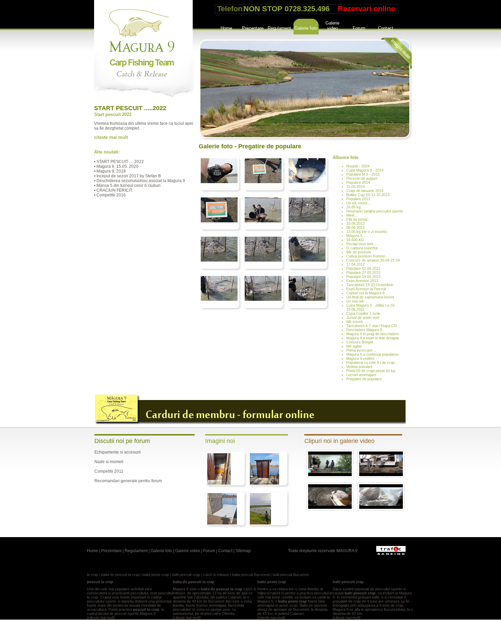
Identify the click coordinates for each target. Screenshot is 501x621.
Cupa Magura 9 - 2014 (364, 170)
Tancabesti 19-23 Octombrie (369, 285)
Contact (385, 28)
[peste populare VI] (219, 260)
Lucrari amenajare (361, 375)
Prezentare (252, 28)
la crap (92, 575)
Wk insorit (354, 322)
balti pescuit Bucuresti (291, 575)
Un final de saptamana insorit (370, 297)
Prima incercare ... (361, 350)
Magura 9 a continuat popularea (372, 354)
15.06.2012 (355, 223)
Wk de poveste (358, 252)
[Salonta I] (219, 221)
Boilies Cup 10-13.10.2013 (368, 195)
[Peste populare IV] (307, 260)
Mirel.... (352, 215)
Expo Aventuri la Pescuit (366, 289)
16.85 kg (353, 207)
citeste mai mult (111, 137)
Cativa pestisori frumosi (365, 256)
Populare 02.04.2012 (363, 268)
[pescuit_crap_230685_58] (219, 483)
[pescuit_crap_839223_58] (222, 523)
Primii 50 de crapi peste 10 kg (370, 371)
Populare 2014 (358, 182)
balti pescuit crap (186, 575)
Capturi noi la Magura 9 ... (367, 293)
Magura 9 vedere (360, 358)
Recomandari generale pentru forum (128, 480)
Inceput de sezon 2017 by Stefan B (128, 176)
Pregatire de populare (364, 379)
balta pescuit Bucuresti (251, 575)
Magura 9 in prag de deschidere (372, 334)
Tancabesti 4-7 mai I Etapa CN (371, 326)
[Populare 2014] (381, 474)
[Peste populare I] (307, 299)
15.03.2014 (355, 186)
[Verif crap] (307, 181)
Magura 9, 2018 (111, 171)
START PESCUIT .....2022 (130, 108)
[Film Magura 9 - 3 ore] (330, 474)
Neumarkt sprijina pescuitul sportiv (374, 211)
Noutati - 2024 (357, 166)
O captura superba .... (364, 248)
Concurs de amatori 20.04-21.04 (373, 260)
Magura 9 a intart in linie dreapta (372, 338)
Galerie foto (305, 28)
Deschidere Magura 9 (364, 330)
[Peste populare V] (263, 260)
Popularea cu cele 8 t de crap (370, 362)
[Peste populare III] (219, 299)
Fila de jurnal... (358, 219)
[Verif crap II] (263, 181)
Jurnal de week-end (362, 317)
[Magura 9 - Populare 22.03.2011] (381, 507)
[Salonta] (263, 221)
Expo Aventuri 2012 (362, 281)
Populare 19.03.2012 (363, 277)
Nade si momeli (108, 461)
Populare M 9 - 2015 (363, 174)
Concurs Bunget (359, 342)
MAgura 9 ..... (357, 236)
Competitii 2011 (108, 471)
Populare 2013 (358, 199)
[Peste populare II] (263, 299)
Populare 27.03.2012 (363, 272)
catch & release (216, 575)
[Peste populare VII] (307, 221)
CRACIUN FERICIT (114, 190)
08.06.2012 (355, 227)
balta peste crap (155, 575)
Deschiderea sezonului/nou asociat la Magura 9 (140, 180)
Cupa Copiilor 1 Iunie (363, 313)
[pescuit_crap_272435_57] (260, 523)
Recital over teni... (361, 244)
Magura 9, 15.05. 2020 (117, 166)
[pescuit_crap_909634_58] (264, 483)
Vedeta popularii (359, 367)
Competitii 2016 (111, 195)
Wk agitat (354, 346)
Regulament (279, 28)
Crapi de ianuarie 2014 (364, 191)
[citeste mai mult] (101, 618)
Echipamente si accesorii (117, 452)
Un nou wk (355, 301)
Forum (359, 28)
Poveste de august (361, 178)
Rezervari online (366, 8)
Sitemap (243, 550)
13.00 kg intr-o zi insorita (366, 232)
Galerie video (332, 24)
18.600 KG (355, 240)
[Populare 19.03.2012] (330, 507)
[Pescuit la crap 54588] (219, 181)
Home (226, 28)
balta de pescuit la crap (120, 575)
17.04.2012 (355, 264)
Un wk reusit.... (358, 203)
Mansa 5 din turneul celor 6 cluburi (128, 185)
